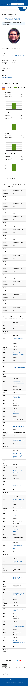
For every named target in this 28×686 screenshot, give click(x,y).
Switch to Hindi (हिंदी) (14, 1)
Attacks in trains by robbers (18, 325)
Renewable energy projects (18, 426)
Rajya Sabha (13, 14)
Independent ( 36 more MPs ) (18, 55)
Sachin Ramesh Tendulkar (11, 49)
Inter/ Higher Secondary (7, 77)
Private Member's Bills (10, 153)
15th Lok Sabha (9, 19)
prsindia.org (13, 682)
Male (3, 73)
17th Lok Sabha (8, 18)
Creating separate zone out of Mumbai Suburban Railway (18, 595)
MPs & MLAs (7, 14)
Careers (16, 679)
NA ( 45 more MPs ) (16, 52)
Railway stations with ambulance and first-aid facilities (18, 547)
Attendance (8, 92)
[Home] (2, 14)
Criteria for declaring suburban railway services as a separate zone (19, 642)
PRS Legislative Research (6, 667)
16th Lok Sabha (17, 18)
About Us (12, 679)
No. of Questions (9, 133)
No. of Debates (8, 112)
